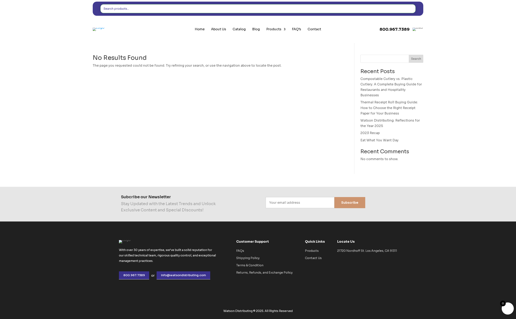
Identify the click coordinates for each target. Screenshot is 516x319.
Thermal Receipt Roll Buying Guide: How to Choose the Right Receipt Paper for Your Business (389, 107)
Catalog (239, 29)
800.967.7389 (134, 275)
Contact (314, 29)
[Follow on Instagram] (390, 203)
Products (273, 29)
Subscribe (349, 202)
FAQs (240, 251)
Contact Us (313, 258)
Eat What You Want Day (379, 140)
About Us (218, 29)
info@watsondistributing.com (183, 275)
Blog (256, 29)
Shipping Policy (248, 258)
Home (200, 29)
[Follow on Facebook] (378, 203)
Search (416, 59)
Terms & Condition (249, 265)
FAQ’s (296, 29)
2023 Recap (370, 133)
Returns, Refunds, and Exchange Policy (264, 272)
